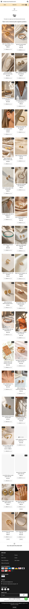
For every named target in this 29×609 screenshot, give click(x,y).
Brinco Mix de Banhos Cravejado (8, 129)
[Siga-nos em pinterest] (8, 589)
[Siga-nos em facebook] (5, 589)
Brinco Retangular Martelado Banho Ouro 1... (8, 303)
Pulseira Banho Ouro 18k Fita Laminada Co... (8, 214)
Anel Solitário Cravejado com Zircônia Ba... (21, 218)
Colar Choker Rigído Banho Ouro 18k (21, 532)
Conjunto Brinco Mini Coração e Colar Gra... (8, 362)
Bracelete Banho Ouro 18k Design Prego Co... (8, 330)
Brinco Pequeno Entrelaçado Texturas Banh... (8, 417)
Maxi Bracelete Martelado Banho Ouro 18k (21, 361)
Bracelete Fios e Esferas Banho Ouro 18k (21, 473)
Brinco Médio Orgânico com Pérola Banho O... (7, 502)
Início (2, 555)
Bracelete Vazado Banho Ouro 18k (21, 45)
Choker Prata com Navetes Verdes (8, 245)
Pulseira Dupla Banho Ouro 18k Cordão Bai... (21, 127)
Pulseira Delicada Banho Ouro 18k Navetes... (21, 185)
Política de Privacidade (5, 563)
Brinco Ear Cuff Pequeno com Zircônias (21, 274)
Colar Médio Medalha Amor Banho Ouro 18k (8, 476)
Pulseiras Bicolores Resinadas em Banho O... (8, 99)
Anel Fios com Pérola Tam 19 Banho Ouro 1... (7, 44)
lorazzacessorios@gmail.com (8, 581)
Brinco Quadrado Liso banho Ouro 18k (21, 156)
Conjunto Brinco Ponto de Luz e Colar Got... (21, 333)
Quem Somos (3, 557)
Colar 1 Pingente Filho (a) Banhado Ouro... (8, 384)
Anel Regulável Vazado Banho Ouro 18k (8, 532)
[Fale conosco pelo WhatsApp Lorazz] (26, 598)
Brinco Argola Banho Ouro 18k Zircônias (8, 188)
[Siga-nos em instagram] (2, 589)
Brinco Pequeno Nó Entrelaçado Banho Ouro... (21, 388)
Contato (16, 557)
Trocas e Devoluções (4, 560)
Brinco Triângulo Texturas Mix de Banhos (21, 73)
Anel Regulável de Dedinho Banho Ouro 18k (21, 502)
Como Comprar (17, 560)
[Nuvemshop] (14, 599)
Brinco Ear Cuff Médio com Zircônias (8, 273)
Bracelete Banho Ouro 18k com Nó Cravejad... (8, 446)
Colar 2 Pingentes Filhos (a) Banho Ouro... (21, 440)
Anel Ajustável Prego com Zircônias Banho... (21, 303)
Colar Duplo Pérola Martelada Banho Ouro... (8, 73)
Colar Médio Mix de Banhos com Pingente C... (21, 101)
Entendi (14, 607)
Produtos (16, 555)
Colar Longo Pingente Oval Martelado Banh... (21, 418)
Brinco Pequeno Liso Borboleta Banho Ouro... (8, 159)
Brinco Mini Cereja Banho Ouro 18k (21, 246)
